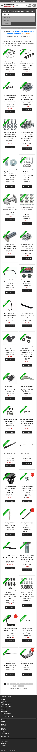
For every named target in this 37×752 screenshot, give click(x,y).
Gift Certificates (5, 730)
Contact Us (23, 1)
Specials (3, 731)
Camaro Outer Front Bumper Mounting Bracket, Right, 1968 (10, 349)
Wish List (3, 743)
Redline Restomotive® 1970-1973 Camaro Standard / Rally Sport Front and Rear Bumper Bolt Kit (27, 210)
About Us (3, 708)
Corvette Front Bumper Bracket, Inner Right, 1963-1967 (10, 557)
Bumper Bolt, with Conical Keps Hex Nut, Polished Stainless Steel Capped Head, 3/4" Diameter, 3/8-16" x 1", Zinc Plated (10, 173)
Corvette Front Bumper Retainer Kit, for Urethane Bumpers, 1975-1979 (27, 63)
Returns (3, 721)
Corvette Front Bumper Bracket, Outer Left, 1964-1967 (26, 524)
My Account (4, 740)
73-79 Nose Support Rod (27, 453)
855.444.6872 (15, 1)
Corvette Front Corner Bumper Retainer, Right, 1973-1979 (10, 315)
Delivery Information (6, 709)
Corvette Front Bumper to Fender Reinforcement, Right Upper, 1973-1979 (26, 388)
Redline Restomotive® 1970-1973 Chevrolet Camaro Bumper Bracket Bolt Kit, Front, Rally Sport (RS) (10, 594)
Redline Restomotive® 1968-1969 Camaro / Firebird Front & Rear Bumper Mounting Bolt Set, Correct (27, 173)
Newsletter (3, 745)
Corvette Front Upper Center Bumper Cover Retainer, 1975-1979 (10, 524)
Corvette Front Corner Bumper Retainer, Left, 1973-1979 (10, 281)
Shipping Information (6, 702)
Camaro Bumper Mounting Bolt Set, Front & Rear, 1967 (10, 209)
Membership (4, 747)
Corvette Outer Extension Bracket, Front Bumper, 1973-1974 (10, 630)
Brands (3, 728)
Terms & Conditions (6, 713)
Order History (4, 741)
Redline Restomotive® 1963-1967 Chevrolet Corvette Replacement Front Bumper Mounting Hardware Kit (27, 136)
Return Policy (4, 701)
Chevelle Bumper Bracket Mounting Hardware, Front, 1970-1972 (10, 421)
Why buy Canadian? (6, 706)
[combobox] (18, 14)
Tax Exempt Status (5, 704)
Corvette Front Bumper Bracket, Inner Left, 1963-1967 (10, 455)
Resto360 (3, 699)
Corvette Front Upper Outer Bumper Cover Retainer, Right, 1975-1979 (27, 630)
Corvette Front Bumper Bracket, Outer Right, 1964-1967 (27, 315)
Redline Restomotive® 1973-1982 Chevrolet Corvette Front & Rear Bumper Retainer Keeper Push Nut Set (10, 99)
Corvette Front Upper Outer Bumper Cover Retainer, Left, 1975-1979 (10, 663)
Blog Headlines (5, 733)
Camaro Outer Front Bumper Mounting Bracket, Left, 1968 (10, 388)
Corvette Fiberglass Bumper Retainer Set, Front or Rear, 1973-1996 (10, 63)
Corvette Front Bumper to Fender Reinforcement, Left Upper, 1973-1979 (26, 421)
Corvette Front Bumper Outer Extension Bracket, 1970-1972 (26, 663)
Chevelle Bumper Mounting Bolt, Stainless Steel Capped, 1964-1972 (10, 246)
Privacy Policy (4, 711)
